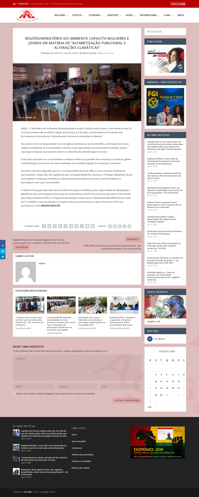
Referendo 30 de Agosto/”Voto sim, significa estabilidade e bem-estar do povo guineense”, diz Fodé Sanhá (164, 190)
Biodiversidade (88, 53)
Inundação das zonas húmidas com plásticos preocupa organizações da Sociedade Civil (91, 321)
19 (167, 388)
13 (173, 381)
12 (167, 381)
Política (77, 15)
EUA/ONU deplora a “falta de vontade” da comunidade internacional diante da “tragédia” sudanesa (163, 276)
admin (58, 53)
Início (181, 15)
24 (156, 395)
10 (156, 381)
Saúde (129, 15)
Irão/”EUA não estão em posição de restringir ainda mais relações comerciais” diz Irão (163, 245)
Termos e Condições (81, 461)
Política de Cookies (80, 468)
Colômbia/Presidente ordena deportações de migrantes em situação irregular (161, 219)
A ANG (167, 15)
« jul (149, 407)
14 (178, 381)
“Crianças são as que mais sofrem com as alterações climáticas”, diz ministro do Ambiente (30, 321)
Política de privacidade (82, 454)
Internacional (148, 15)
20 (173, 388)
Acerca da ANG (79, 441)
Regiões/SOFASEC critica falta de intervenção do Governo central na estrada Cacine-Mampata (163, 161)
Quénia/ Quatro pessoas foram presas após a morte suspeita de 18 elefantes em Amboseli (164, 204)
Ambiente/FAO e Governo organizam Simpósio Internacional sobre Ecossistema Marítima (123, 321)
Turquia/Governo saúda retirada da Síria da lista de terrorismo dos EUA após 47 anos (164, 175)
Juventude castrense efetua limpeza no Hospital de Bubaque (164, 232)
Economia (94, 15)
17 (156, 388)
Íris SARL (28, 492)
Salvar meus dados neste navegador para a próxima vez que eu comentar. (55, 393)
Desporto (113, 15)
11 (161, 381)
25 (161, 395)
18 (161, 388)
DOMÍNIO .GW (153, 321)
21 (178, 388)
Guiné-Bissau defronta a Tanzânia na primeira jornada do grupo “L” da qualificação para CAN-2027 (165, 260)
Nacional (60, 15)
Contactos (77, 448)
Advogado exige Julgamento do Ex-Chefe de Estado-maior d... (57, 3)
